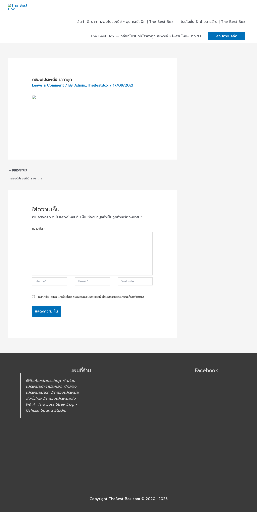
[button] (226, 36)
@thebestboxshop (43, 381)
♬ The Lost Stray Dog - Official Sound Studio (51, 407)
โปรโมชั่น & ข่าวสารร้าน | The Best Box (213, 21)
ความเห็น (38, 229)
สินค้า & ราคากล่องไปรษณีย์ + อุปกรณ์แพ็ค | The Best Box (125, 21)
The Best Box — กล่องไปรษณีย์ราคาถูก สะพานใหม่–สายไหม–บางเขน (145, 36)
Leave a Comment (48, 85)
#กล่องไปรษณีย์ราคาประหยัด (50, 384)
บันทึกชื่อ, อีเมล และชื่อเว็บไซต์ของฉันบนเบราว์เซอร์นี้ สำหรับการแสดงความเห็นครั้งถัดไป (91, 297)
